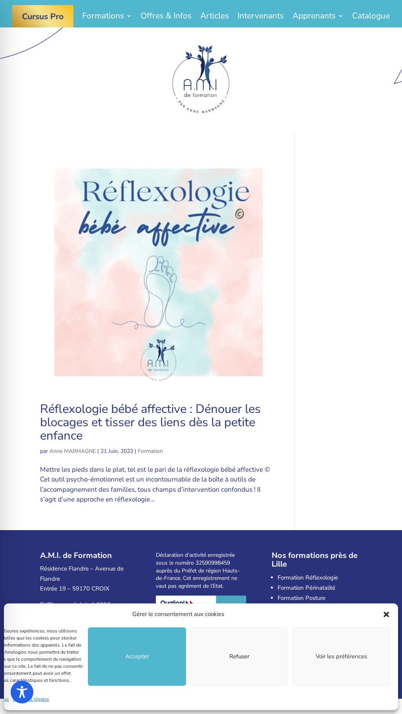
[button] (386, 614)
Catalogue (371, 17)
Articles (214, 17)
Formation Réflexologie (308, 577)
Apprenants (314, 17)
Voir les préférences (341, 656)
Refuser (239, 656)
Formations (103, 17)
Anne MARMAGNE (72, 451)
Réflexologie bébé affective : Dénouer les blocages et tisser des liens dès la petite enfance (150, 422)
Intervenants (261, 17)
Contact (201, 36)
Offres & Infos (166, 17)
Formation (150, 451)
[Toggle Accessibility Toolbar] (22, 692)
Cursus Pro (43, 16)
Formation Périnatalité (306, 588)
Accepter (137, 656)
